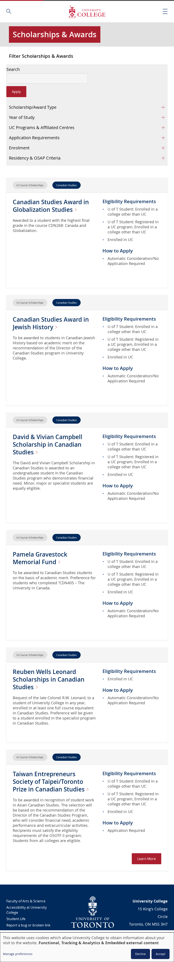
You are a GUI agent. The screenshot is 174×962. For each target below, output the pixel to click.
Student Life (15, 919)
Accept (160, 954)
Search (13, 69)
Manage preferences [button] (17, 954)
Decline (140, 954)
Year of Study (22, 117)
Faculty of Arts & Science (25, 901)
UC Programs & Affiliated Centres (41, 127)
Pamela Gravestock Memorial (40, 558)
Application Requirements (34, 138)
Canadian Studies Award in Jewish (51, 323)
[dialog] (87, 947)
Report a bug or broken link (28, 925)
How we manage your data (27, 931)
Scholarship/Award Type (32, 107)
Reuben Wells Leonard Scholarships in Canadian (48, 679)
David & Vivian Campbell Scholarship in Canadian (47, 444)
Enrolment (19, 148)
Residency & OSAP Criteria (34, 158)
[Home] (87, 11)
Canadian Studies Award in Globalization (51, 206)
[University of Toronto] (93, 912)
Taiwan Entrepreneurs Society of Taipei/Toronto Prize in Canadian (49, 781)
